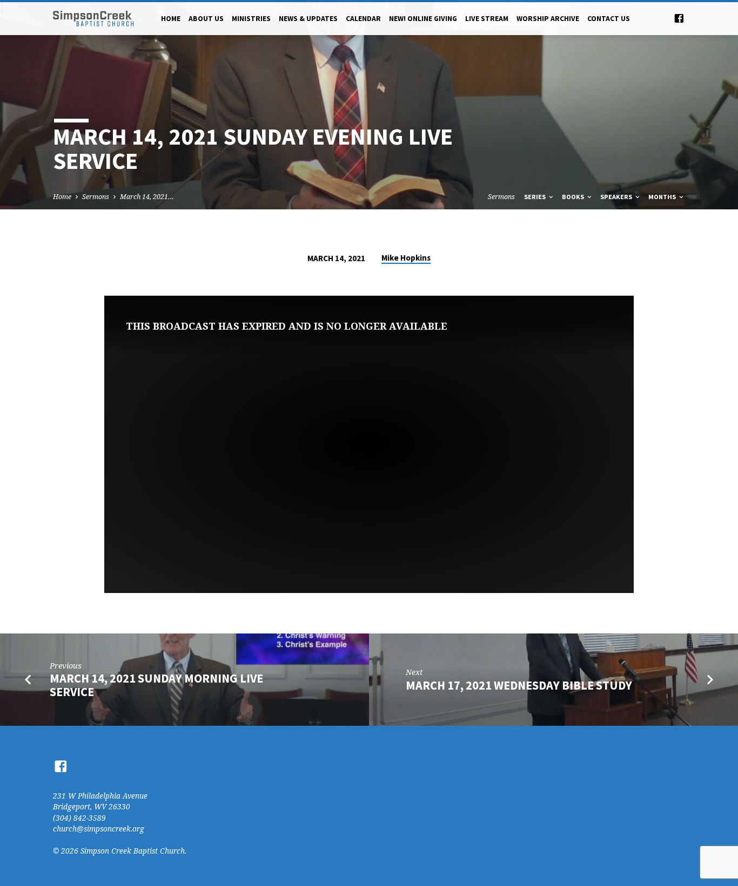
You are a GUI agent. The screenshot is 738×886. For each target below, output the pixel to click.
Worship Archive (547, 18)
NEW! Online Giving (423, 18)
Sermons (95, 196)
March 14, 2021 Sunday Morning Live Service (156, 685)
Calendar (363, 18)
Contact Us (608, 18)
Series (535, 197)
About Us (206, 18)
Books (574, 197)
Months (662, 197)
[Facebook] (679, 18)
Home (170, 18)
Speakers (617, 197)
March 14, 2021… (147, 196)
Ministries (251, 18)
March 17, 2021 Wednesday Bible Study (519, 685)
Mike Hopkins (406, 258)
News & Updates (308, 18)
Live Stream (486, 18)
